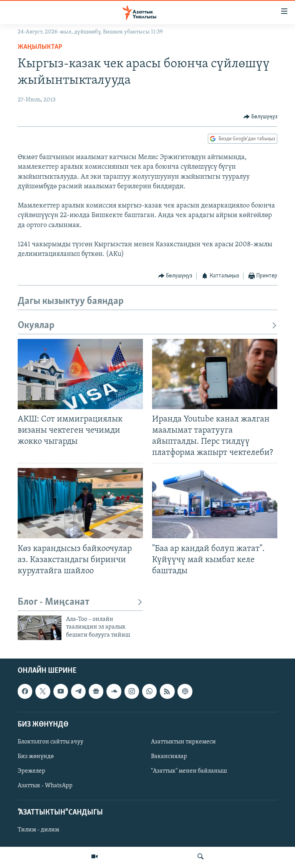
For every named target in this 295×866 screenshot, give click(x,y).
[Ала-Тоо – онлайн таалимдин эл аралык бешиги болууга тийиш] (39, 627)
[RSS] (167, 691)
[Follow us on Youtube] (60, 691)
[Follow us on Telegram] (78, 691)
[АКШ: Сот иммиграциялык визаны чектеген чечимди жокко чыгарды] (80, 374)
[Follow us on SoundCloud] (113, 691)
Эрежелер (31, 771)
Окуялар (36, 325)
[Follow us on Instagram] (131, 691)
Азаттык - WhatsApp (45, 786)
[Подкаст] (184, 691)
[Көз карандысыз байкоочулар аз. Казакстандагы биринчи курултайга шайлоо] (80, 503)
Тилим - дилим (38, 830)
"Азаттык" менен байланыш (189, 771)
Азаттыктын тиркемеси (183, 742)
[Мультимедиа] (94, 856)
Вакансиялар (169, 756)
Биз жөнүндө (36, 756)
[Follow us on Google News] (96, 691)
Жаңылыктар (40, 47)
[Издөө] (200, 856)
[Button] (261, 117)
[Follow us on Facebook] (25, 691)
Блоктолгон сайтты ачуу (50, 742)
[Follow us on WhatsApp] (149, 691)
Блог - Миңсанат (53, 602)
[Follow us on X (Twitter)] (42, 691)
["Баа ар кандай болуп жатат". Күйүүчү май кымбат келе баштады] (214, 503)
